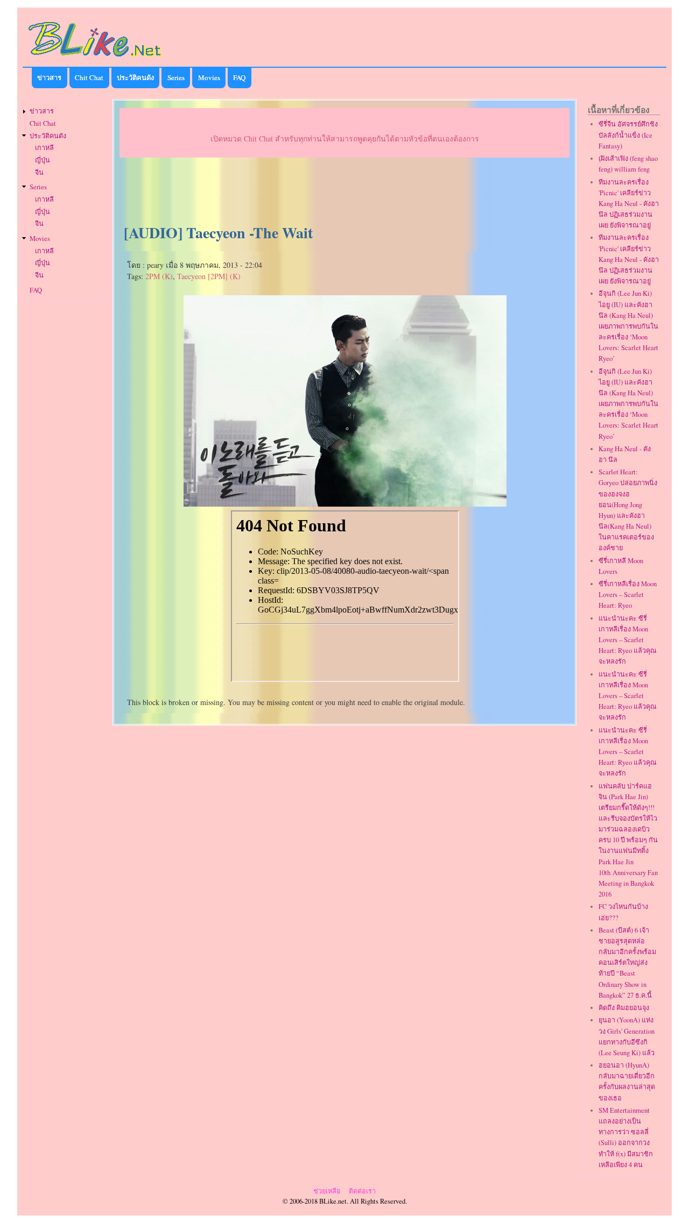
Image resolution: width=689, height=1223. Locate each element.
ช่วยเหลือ (327, 1191)
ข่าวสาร (49, 77)
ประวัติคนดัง (135, 77)
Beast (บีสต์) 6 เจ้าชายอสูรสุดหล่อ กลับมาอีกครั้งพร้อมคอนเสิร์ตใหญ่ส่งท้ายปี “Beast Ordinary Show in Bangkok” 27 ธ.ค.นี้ (627, 963)
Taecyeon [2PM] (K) (209, 276)
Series (176, 77)
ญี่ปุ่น (42, 160)
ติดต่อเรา (362, 1191)
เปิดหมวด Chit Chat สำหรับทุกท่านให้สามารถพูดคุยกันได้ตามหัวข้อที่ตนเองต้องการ (344, 138)
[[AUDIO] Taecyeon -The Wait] (345, 502)
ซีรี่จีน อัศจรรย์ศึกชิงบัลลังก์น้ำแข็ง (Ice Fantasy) (628, 134)
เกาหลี (44, 147)
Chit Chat (89, 77)
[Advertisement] (344, 191)
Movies (209, 77)
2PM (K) (159, 276)
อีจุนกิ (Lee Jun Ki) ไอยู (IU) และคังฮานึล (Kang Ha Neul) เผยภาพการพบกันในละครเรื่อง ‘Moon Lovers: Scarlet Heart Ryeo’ (628, 326)
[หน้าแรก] (95, 58)
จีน (39, 172)
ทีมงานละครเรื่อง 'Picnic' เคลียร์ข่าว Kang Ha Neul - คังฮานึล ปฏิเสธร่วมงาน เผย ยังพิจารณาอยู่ (629, 203)
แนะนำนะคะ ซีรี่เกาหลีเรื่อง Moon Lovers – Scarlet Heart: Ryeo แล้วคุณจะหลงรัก (628, 640)
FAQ (239, 77)
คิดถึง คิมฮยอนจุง (624, 1007)
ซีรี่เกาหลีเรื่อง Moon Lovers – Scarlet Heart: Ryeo (628, 594)
